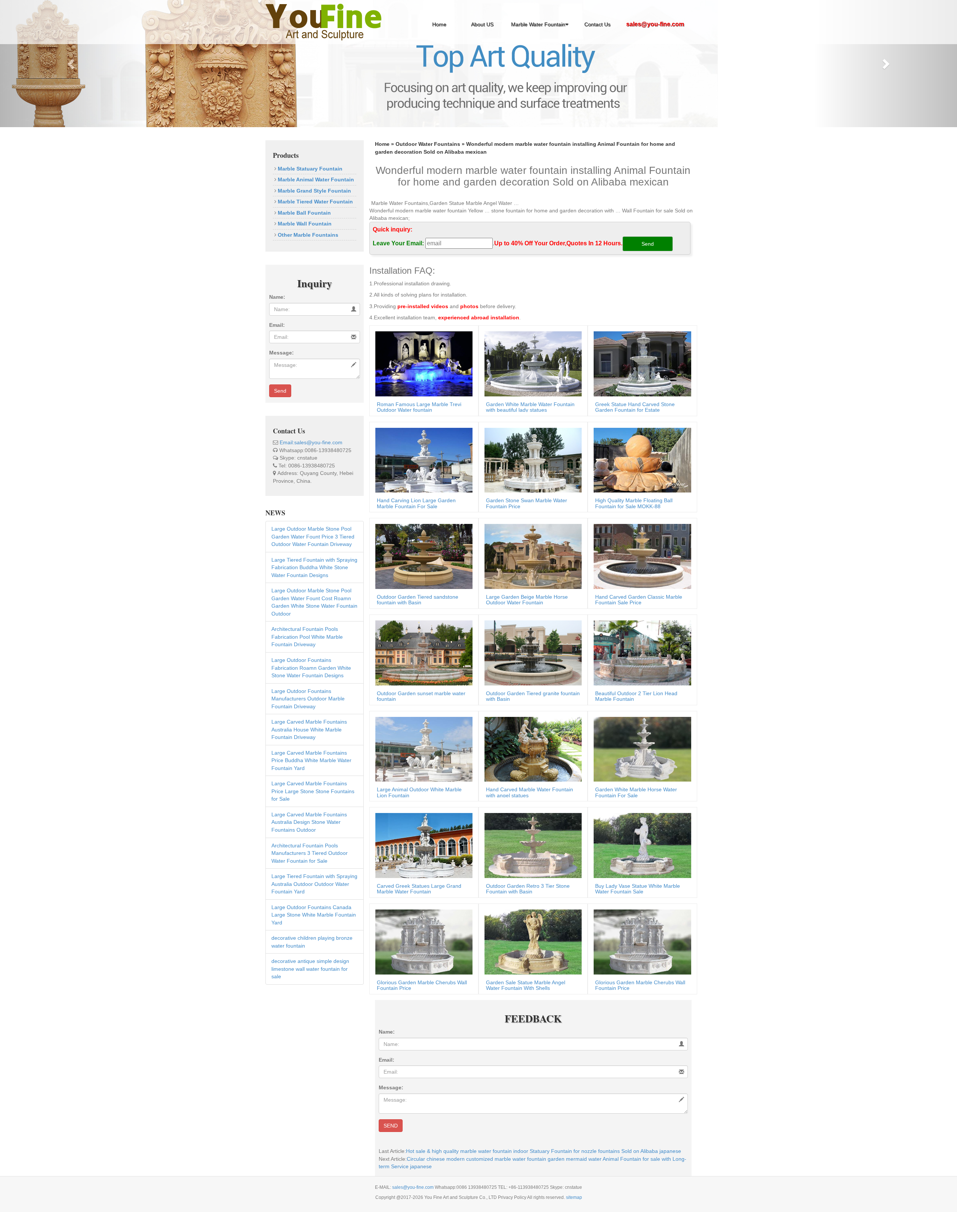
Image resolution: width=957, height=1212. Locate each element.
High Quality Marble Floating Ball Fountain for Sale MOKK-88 (634, 503)
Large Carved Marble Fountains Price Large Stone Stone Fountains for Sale (312, 791)
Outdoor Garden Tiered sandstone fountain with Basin (417, 599)
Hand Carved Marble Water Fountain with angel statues (529, 792)
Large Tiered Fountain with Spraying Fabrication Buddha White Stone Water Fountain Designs (314, 567)
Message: (281, 353)
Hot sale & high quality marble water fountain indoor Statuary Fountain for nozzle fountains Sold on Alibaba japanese (543, 1151)
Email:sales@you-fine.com (311, 442)
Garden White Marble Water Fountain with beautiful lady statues (530, 407)
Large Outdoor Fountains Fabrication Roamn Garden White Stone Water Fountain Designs (311, 667)
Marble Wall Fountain (304, 224)
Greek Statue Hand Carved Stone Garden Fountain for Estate (635, 407)
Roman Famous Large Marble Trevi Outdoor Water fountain (419, 407)
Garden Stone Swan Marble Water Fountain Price (526, 503)
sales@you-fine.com (413, 1187)
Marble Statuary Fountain (309, 169)
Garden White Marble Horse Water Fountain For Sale (636, 792)
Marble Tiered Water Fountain (314, 202)
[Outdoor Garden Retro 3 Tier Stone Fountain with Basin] (531, 845)
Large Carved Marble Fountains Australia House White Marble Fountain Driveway (309, 729)
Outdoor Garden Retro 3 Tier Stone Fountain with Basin (528, 889)
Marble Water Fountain (538, 24)
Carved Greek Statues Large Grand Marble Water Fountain (419, 889)
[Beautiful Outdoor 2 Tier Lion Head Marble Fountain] (640, 652)
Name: (277, 297)
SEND (391, 1126)
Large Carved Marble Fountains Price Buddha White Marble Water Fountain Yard (311, 760)
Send (280, 391)
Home (439, 24)
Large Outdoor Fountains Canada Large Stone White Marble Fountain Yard (313, 915)
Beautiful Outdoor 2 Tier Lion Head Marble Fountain (636, 696)
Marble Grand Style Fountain (313, 191)
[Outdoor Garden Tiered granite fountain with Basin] (531, 652)
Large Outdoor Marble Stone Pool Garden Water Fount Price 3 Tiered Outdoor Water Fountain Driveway (312, 536)
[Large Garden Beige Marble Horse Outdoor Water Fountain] (531, 556)
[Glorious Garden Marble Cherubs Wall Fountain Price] (422, 941)
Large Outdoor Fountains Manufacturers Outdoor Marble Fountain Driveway (308, 698)
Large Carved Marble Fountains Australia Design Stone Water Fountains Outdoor (309, 822)
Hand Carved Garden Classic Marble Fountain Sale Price (638, 599)
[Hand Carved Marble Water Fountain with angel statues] (531, 749)
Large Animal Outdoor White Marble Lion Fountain (419, 792)
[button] (72, 63)
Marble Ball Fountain (303, 213)
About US (482, 24)
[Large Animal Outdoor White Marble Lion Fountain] (422, 749)
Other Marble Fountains (307, 235)
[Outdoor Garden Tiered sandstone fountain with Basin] (422, 556)
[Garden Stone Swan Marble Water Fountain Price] (531, 460)
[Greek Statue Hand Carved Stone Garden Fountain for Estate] (640, 363)
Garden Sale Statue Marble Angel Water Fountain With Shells (525, 985)
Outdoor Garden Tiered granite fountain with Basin (533, 696)
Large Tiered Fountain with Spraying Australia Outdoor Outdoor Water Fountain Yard (314, 884)
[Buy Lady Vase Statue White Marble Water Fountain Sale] (640, 845)
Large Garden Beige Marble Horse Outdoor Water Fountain (527, 599)
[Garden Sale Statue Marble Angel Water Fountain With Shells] (531, 941)
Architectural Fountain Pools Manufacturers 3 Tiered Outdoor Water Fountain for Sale (309, 853)
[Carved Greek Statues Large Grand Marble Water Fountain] (422, 845)
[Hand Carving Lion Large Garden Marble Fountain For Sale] (422, 460)
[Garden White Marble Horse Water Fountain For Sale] (640, 749)
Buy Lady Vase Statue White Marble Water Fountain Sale (637, 889)
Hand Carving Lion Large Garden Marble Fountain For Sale (416, 503)
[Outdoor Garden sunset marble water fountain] (422, 652)
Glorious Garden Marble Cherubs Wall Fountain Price (422, 985)
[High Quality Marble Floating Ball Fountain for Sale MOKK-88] (640, 460)
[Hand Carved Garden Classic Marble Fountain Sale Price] (640, 556)
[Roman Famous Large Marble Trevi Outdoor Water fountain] (422, 363)
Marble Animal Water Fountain (315, 179)
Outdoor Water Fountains (428, 144)
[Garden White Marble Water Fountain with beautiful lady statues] (531, 363)
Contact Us (597, 24)
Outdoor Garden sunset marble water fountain (421, 696)
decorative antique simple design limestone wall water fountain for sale (310, 968)
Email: (277, 325)
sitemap (574, 1197)
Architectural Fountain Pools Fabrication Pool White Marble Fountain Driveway (307, 636)
